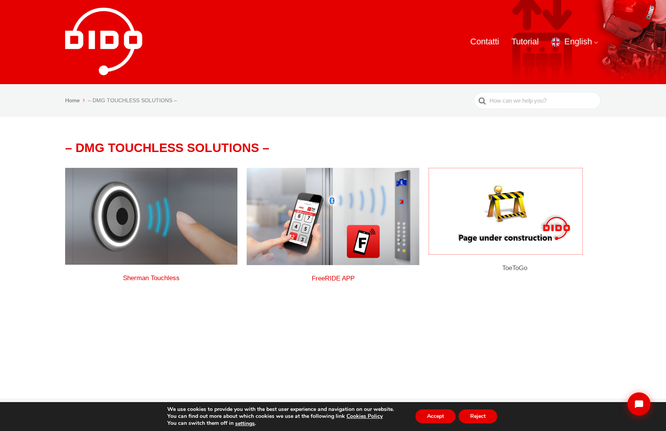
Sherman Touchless (151, 278)
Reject (478, 416)
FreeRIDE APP (333, 278)
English (578, 41)
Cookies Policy (364, 416)
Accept (435, 416)
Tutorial (525, 41)
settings (245, 423)
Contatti (484, 41)
